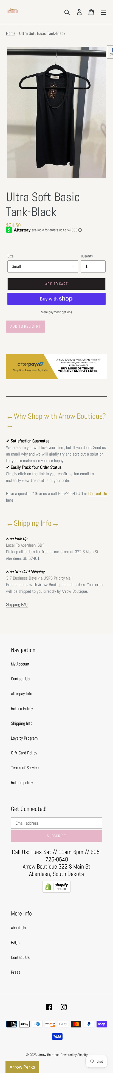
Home (10, 33)
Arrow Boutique (49, 1054)
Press (15, 972)
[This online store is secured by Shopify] (56, 891)
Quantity (87, 256)
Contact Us (97, 493)
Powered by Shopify (74, 1054)
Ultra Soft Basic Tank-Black (42, 33)
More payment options (56, 312)
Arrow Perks (22, 1067)
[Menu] (103, 12)
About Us (18, 928)
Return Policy (22, 708)
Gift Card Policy (24, 753)
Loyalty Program (24, 738)
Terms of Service (25, 768)
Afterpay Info (21, 693)
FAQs (15, 942)
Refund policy (22, 782)
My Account (20, 664)
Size (10, 256)
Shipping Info (21, 723)
